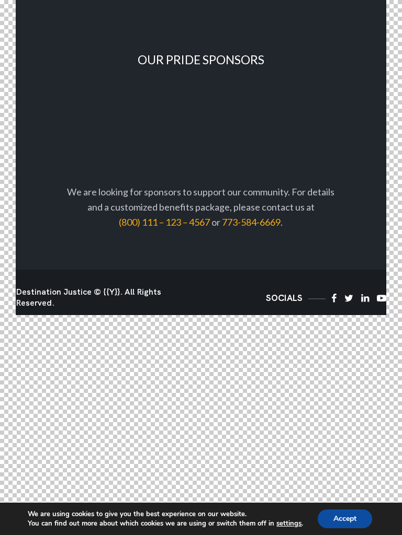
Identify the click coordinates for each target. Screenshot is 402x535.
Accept (344, 519)
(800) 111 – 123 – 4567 (164, 222)
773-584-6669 (251, 222)
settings (289, 523)
